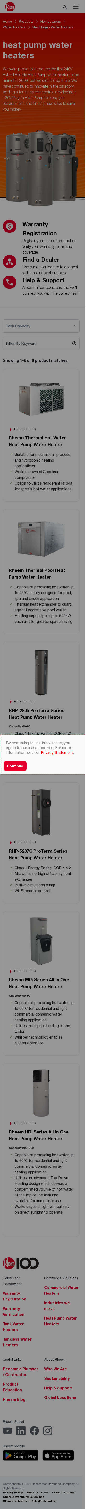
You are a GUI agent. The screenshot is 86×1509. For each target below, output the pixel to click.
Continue (15, 766)
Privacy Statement (57, 752)
